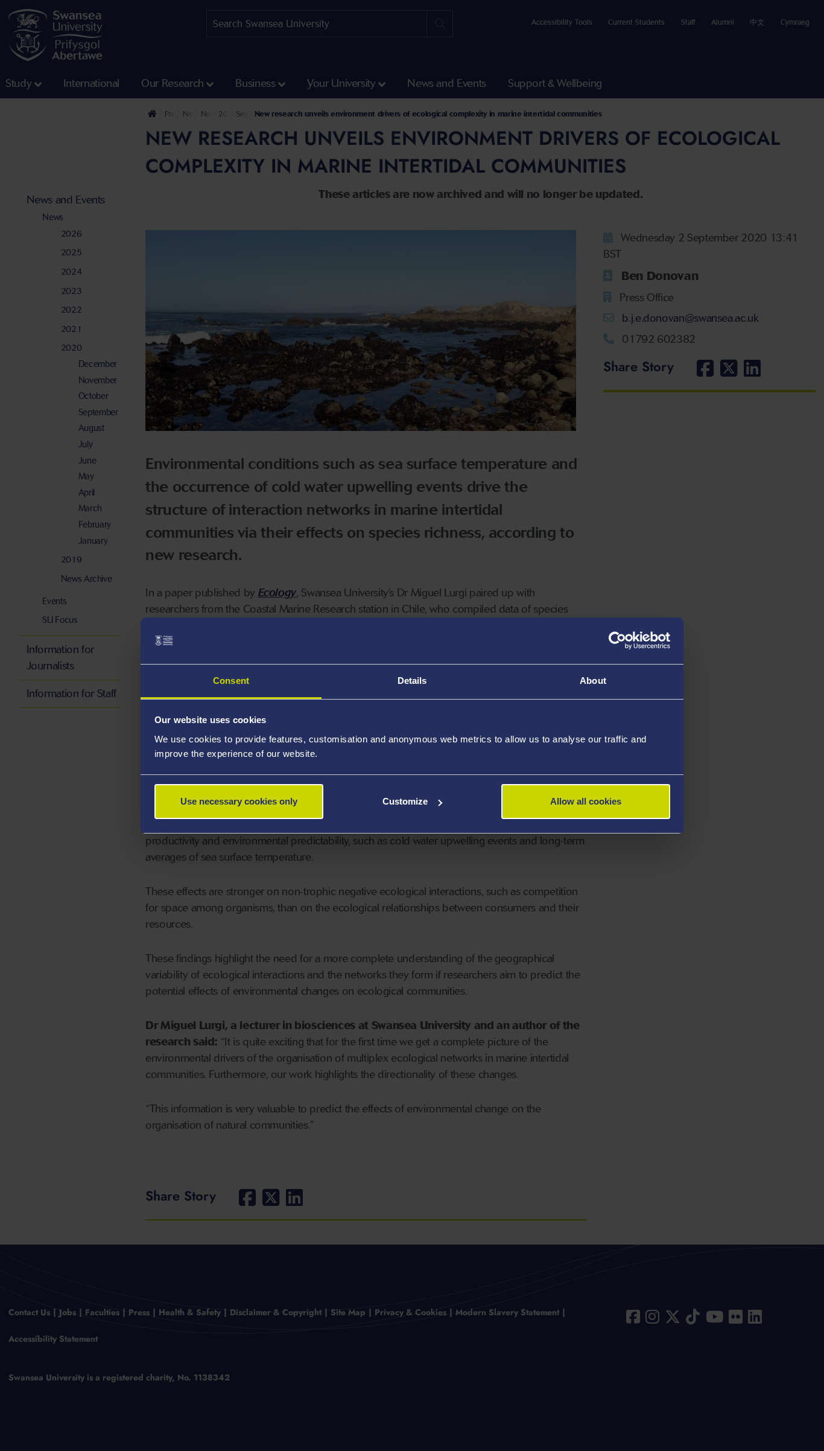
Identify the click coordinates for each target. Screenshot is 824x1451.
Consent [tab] (231, 680)
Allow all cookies (585, 801)
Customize (405, 801)
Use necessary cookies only (238, 801)
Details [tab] (412, 680)
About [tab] (593, 680)
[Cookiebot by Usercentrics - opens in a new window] (617, 641)
